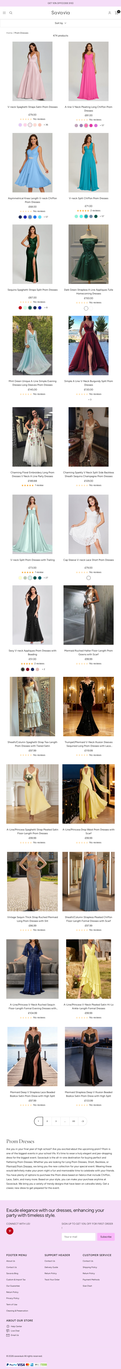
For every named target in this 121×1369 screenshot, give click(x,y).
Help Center (16, 1326)
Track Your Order (52, 1279)
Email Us (15, 1335)
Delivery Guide (51, 1267)
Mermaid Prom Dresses (19, 1166)
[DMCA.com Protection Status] (43, 1364)
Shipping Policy (90, 1267)
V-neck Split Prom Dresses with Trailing (32, 559)
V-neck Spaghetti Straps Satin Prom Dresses (33, 106)
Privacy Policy (12, 1298)
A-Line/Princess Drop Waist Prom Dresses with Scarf (89, 831)
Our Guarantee (13, 1286)
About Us (10, 1261)
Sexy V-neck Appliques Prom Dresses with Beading (32, 652)
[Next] (82, 1121)
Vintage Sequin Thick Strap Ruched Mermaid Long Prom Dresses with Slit (32, 919)
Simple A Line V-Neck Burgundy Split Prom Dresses (88, 383)
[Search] (10, 12)
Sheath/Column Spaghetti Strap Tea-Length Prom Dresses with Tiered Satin (32, 744)
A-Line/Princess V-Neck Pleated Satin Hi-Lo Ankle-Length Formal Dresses (88, 1006)
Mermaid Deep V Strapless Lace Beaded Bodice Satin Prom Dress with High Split (32, 1094)
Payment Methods (91, 1279)
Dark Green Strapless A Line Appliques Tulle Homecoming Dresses (88, 291)
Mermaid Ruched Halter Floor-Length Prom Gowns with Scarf (88, 652)
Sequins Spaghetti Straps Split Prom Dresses (33, 289)
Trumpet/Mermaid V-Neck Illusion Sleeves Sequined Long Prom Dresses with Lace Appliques (88, 744)
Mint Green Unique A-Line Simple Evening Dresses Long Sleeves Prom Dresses (32, 383)
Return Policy (12, 1292)
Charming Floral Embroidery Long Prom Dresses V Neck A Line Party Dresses (32, 474)
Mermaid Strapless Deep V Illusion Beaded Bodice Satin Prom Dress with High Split (88, 1094)
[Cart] (116, 12)
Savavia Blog (12, 1273)
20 (73, 1121)
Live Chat (15, 1331)
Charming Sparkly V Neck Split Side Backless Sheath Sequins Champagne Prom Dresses (88, 474)
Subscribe (106, 1236)
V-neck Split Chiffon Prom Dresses (88, 198)
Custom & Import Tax (16, 1279)
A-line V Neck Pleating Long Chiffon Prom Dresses (88, 108)
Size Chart (87, 1286)
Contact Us (11, 1267)
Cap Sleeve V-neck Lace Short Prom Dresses (88, 559)
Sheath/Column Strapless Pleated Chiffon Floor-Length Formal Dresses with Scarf (88, 919)
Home (9, 33)
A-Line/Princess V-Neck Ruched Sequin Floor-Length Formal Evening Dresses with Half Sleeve (32, 1006)
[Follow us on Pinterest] (9, 1230)
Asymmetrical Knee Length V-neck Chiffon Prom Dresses (32, 200)
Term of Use (11, 1304)
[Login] (109, 12)
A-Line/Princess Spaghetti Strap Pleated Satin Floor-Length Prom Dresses (32, 831)
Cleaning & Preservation (17, 1311)
